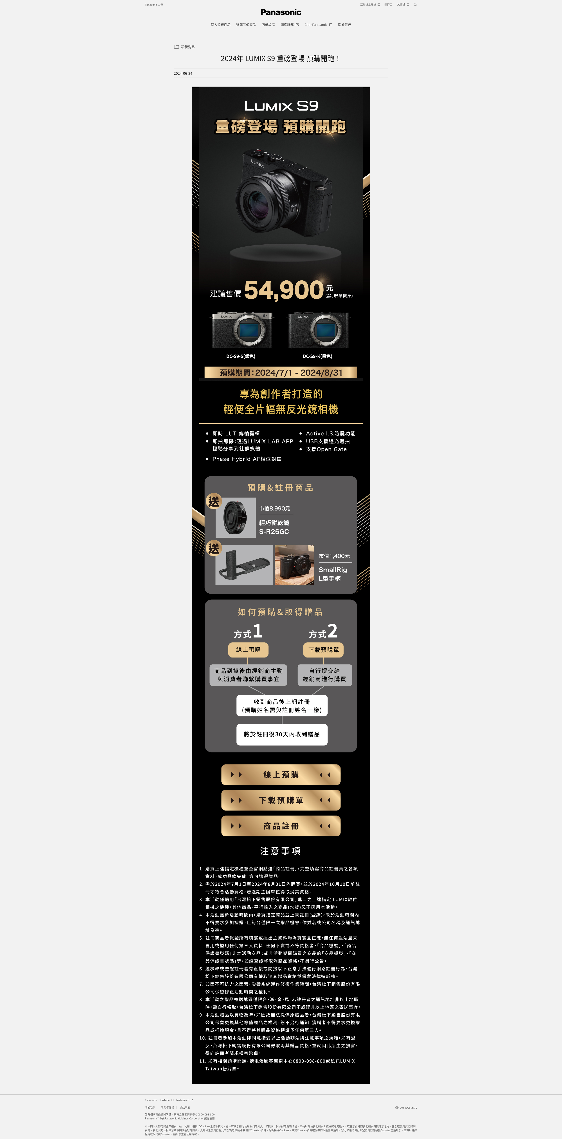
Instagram (182, 1100)
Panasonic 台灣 (154, 4)
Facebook (151, 1100)
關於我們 (150, 1107)
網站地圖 (185, 1107)
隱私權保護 (167, 1107)
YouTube (165, 1100)
